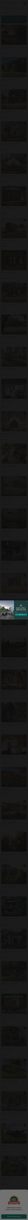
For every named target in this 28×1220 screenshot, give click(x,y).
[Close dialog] (27, 601)
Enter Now (21, 614)
